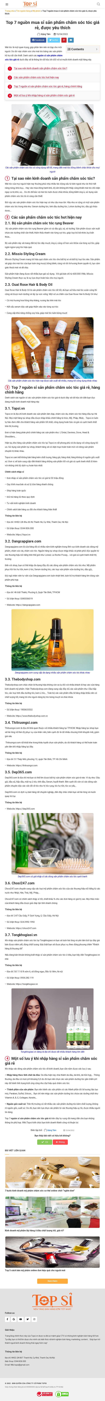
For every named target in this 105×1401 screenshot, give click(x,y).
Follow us (10, 1313)
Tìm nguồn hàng (23, 11)
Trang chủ (9, 11)
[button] (7, 1319)
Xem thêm (52, 1281)
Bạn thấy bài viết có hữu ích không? (53, 1135)
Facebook (39, 40)
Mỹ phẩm (36, 11)
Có (46, 1142)
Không (62, 1142)
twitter (55, 40)
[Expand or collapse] (96, 49)
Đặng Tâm (45, 34)
